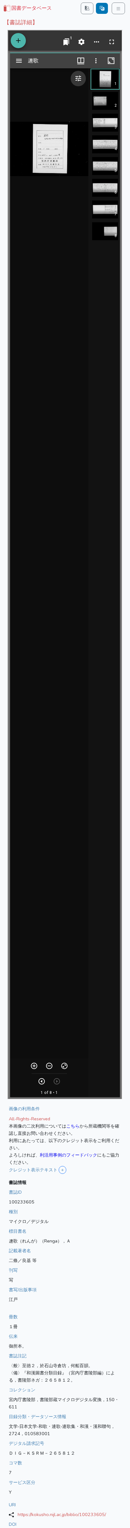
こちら (73, 1126)
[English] (102, 8)
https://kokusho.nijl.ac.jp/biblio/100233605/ (62, 1514)
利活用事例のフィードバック (68, 1155)
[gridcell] (27, 8)
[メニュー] (118, 8)
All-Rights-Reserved (29, 1119)
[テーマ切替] (87, 8)
